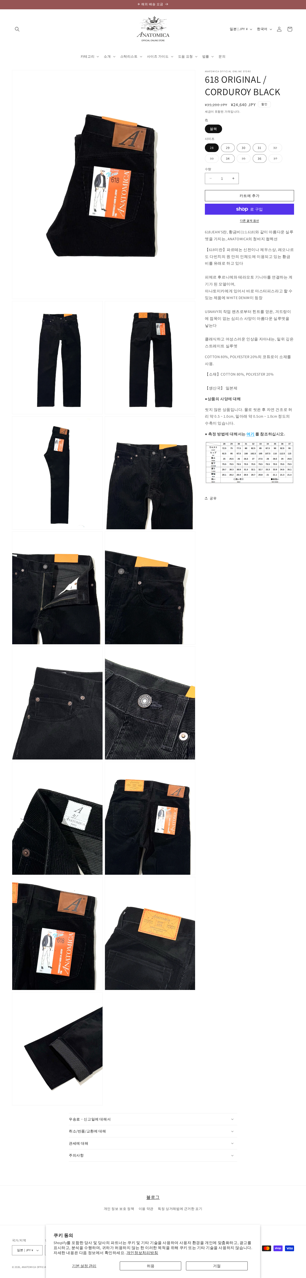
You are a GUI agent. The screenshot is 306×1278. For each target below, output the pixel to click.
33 (213, 159)
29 (228, 147)
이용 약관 (146, 1209)
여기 (250, 433)
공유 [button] (213, 498)
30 (244, 147)
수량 (208, 169)
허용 (150, 1265)
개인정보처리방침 (142, 1252)
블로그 (153, 1197)
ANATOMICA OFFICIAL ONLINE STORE (44, 1267)
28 (212, 147)
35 (245, 159)
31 (259, 147)
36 (260, 158)
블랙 (213, 129)
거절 (217, 1265)
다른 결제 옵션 (249, 220)
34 (228, 158)
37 (277, 159)
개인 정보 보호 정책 (119, 1209)
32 (276, 148)
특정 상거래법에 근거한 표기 (180, 1209)
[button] (17, 29)
